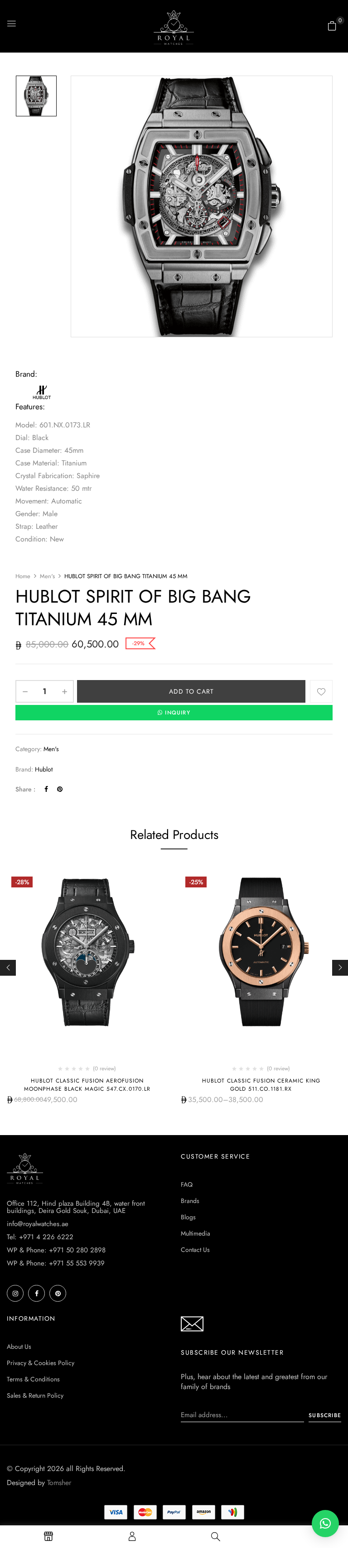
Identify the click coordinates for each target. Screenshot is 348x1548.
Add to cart (191, 691)
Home (22, 576)
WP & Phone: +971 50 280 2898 (56, 1250)
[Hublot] (42, 387)
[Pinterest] (60, 789)
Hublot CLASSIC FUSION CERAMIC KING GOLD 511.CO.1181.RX (261, 1085)
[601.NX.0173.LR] (36, 96)
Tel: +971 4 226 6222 (40, 1237)
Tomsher (59, 1482)
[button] (332, 25)
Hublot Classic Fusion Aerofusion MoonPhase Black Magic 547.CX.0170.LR (87, 1085)
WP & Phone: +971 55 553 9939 (56, 1263)
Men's (47, 576)
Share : (25, 789)
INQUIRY (177, 713)
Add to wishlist (321, 691)
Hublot (44, 769)
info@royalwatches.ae (37, 1224)
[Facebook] (46, 789)
